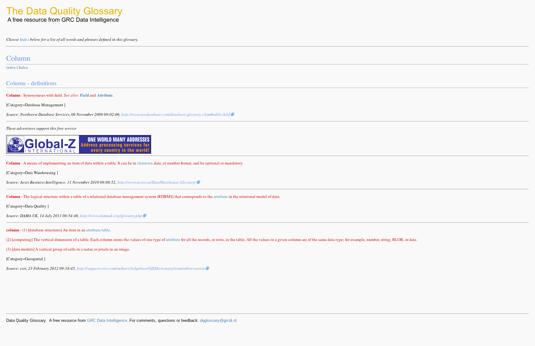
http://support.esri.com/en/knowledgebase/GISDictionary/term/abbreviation (141, 268)
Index (24, 39)
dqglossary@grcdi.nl (218, 320)
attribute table (98, 230)
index (11, 67)
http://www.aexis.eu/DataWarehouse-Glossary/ (157, 182)
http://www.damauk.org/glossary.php (111, 215)
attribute (221, 196)
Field (84, 95)
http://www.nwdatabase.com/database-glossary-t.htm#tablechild (176, 114)
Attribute (105, 95)
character (144, 163)
